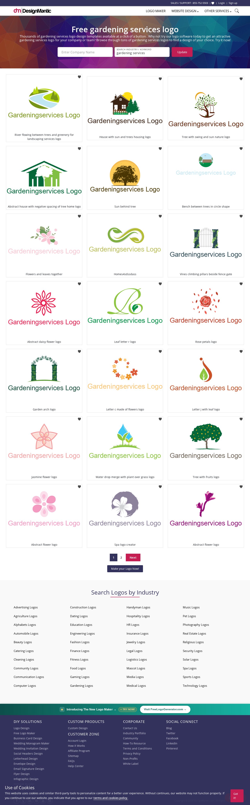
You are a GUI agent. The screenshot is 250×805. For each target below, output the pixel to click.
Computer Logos (25, 686)
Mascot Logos (136, 668)
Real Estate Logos (194, 633)
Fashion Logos (79, 642)
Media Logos (135, 677)
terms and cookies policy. (110, 798)
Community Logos (26, 668)
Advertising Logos (26, 607)
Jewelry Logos (136, 642)
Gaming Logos (79, 677)
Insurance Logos (137, 633)
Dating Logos (79, 616)
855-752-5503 (200, 3)
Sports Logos (191, 677)
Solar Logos (190, 659)
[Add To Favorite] (79, 75)
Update (182, 52)
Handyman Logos (138, 607)
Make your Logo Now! (125, 568)
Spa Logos (189, 668)
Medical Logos (136, 686)
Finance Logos (79, 651)
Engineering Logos (82, 633)
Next (133, 557)
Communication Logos (29, 677)
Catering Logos (24, 651)
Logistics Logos (137, 659)
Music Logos (191, 607)
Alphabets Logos (25, 625)
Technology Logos (195, 686)
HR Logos (133, 625)
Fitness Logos (79, 659)
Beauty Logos (23, 642)
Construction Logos (83, 607)
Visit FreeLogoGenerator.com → (165, 709)
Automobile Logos (26, 633)
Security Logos (192, 651)
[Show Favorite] (212, 3)
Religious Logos (193, 642)
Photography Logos (196, 625)
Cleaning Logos (24, 659)
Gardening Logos (81, 686)
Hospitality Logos (138, 616)
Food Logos (78, 668)
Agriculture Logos (25, 616)
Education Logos (81, 625)
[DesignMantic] (32, 10)
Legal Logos (134, 651)
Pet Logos (189, 616)
